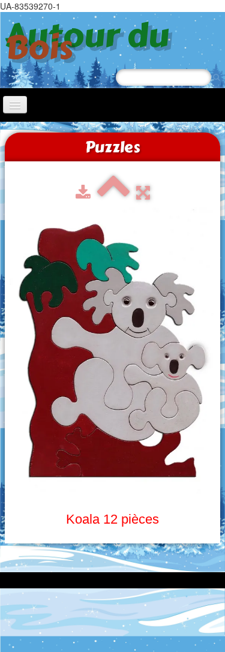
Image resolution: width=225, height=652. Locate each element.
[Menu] (15, 104)
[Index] (113, 193)
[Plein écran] (143, 193)
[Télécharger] (83, 193)
